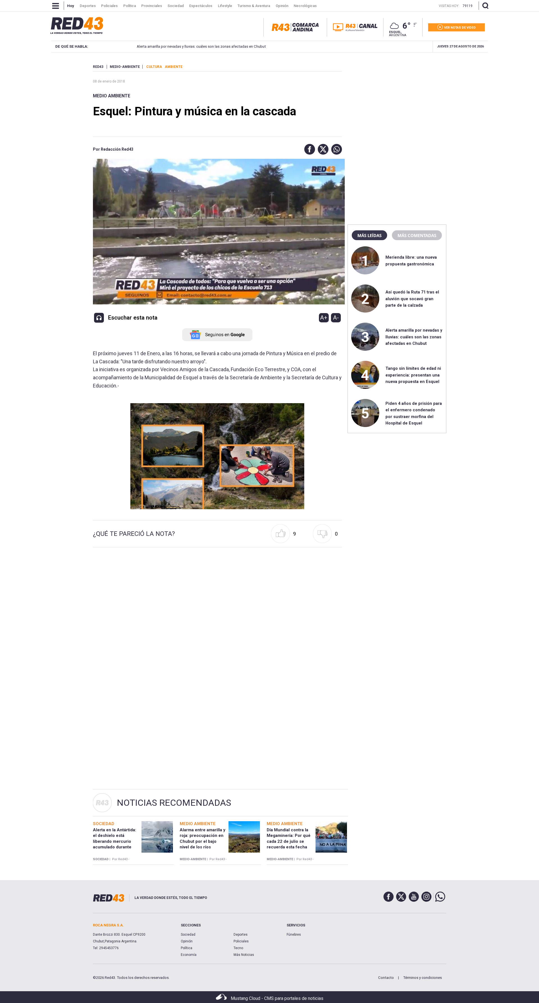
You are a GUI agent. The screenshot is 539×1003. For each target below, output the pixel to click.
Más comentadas (417, 235)
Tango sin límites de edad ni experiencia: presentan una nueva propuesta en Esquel (413, 375)
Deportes (241, 935)
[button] (308, 149)
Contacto (386, 978)
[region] (397, 100)
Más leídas (369, 235)
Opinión (187, 941)
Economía (189, 955)
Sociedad (188, 935)
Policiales (241, 941)
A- (336, 317)
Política (186, 948)
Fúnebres (294, 935)
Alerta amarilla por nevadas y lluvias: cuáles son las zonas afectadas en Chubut (201, 46)
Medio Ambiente (111, 95)
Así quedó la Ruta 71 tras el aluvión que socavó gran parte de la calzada (412, 299)
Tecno (238, 948)
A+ (323, 317)
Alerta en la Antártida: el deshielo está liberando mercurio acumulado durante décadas (114, 841)
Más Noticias (244, 955)
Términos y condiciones (422, 978)
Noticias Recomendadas (174, 802)
